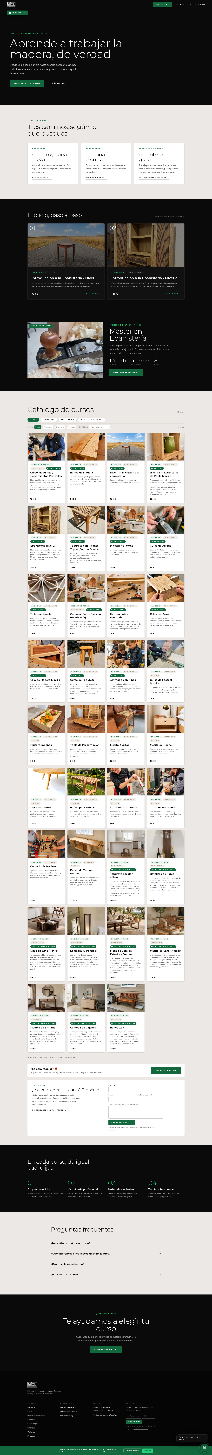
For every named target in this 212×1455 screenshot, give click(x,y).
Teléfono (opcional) (144, 1095)
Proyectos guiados (91, 420)
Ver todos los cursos (26, 83)
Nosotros (31, 1407)
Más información (110, 1452)
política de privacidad (140, 1429)
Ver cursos (163, 5)
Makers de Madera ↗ (69, 1407)
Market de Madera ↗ (68, 1411)
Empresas (31, 1428)
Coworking (31, 1419)
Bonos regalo (32, 1424)
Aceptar (147, 1451)
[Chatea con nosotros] (204, 1447)
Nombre (111, 1085)
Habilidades (68, 420)
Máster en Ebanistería (36, 1415)
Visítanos (31, 1432)
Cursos (30, 1411)
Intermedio (60, 427)
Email (110, 1095)
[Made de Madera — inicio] (11, 4)
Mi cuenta (31, 1436)
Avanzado (71, 427)
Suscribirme (134, 1422)
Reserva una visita (106, 1350)
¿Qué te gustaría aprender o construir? (123, 1104)
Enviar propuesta (121, 1122)
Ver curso (93, 294)
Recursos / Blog (66, 1415)
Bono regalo (18, 13)
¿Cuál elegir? (57, 83)
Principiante (48, 427)
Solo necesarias (132, 1451)
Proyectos (48, 420)
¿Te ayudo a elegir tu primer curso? (190, 1438)
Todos (33, 420)
